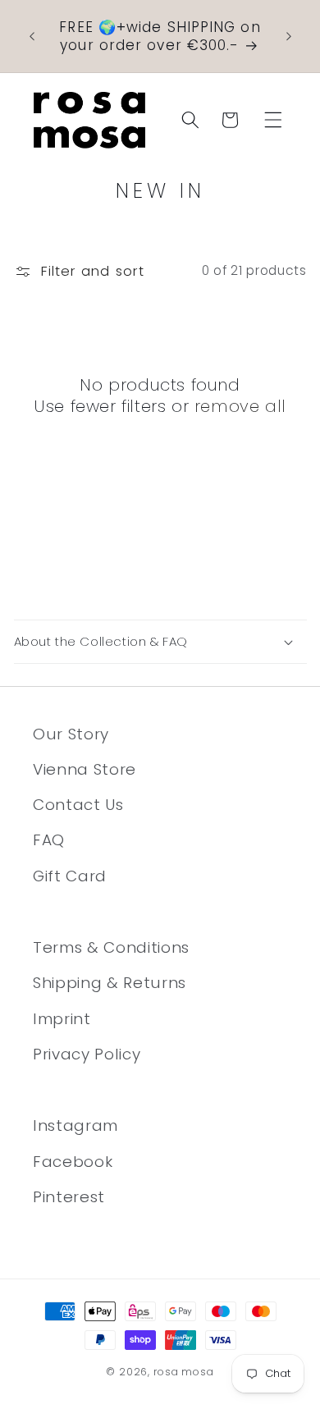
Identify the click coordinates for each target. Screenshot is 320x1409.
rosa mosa (183, 1372)
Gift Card (70, 876)
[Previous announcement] (32, 36)
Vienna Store (84, 769)
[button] (273, 120)
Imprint (62, 1019)
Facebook (72, 1162)
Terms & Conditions (111, 947)
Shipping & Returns (109, 983)
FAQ (49, 840)
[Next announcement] (289, 36)
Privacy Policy (86, 1054)
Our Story (71, 734)
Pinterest (69, 1197)
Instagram (75, 1125)
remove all (240, 406)
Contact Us (78, 805)
